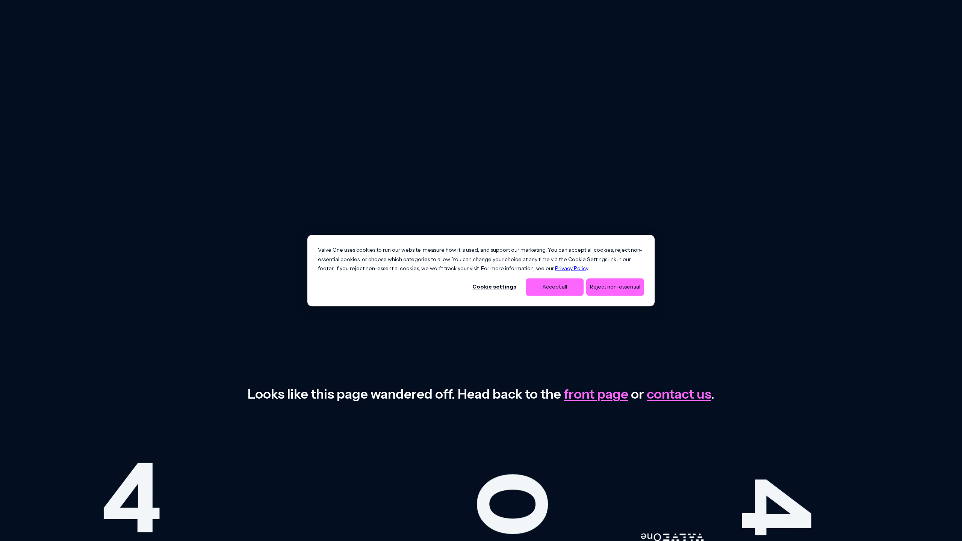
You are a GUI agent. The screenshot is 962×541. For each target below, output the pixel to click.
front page (596, 394)
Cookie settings (494, 287)
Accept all (554, 287)
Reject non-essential (615, 287)
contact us (679, 394)
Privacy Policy (571, 268)
